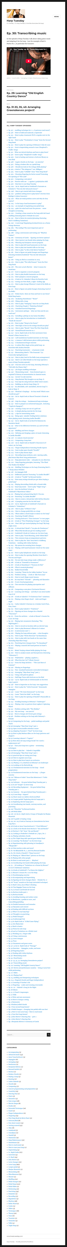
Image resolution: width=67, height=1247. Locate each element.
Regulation (12, 1199)
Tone (10, 1216)
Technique (12, 1211)
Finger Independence (15, 1113)
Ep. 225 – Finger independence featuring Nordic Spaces (27, 448)
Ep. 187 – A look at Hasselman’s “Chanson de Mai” (26, 565)
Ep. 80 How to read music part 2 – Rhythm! (23, 860)
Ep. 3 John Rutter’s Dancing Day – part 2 (22, 1017)
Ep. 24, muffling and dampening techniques (23, 977)
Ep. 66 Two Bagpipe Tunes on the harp (21, 887)
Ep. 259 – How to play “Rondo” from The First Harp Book (28, 328)
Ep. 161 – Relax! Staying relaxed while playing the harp (27, 650)
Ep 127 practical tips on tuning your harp (22, 755)
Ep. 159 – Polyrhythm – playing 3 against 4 (23, 658)
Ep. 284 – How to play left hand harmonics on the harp (27, 245)
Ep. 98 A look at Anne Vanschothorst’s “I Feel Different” (28, 826)
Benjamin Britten (14, 1067)
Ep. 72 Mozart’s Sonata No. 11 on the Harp (22, 872)
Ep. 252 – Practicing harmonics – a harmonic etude (26, 350)
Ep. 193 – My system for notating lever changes (24, 545)
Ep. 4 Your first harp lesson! (18, 1014)
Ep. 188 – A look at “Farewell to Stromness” (23, 562)
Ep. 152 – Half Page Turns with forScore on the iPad (26, 677)
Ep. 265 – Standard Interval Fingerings (22, 308)
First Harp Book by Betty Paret (18, 1118)
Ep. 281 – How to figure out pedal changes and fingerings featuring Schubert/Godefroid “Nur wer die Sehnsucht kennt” (28, 254)
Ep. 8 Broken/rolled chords (17, 1004)
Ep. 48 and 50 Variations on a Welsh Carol (22, 931)
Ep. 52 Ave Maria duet (15, 924)
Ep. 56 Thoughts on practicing (18, 914)
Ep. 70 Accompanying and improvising (21, 877)
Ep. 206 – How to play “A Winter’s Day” (22, 509)
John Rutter (12, 1159)
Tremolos (11, 1221)
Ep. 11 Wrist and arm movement (19, 997)
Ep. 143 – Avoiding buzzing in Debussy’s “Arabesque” (27, 702)
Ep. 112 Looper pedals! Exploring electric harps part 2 (26, 799)
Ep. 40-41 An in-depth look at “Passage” (22, 946)
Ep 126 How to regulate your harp (19, 758)
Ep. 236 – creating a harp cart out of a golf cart (24, 408)
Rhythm (11, 1201)
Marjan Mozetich (14, 1169)
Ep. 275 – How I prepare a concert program (23, 277)
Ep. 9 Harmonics (14, 1002)
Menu (56, 16)
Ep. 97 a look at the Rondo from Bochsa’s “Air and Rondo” (28, 829)
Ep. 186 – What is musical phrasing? (20, 567)
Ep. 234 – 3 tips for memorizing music (21, 413)
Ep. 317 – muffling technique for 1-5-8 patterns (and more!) (29, 130)
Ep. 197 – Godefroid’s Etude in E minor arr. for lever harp (28, 533)
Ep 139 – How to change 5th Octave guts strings (25, 714)
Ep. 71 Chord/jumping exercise (18, 875)
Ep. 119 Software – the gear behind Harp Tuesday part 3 (27, 782)
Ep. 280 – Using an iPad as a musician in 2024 (24, 260)
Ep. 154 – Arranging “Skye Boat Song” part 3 (23, 672)
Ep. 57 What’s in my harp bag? (18, 912)
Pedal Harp (45, 78)
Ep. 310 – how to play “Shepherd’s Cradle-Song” (25, 155)
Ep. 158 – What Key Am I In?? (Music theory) (23, 660)
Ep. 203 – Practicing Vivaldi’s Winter (21, 516)
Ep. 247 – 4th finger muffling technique (22, 369)
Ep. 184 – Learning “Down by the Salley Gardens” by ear (27, 572)
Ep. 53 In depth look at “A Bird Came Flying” (23, 921)
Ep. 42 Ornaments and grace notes (20, 943)
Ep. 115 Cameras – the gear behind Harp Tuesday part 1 (27, 792)
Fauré (10, 1111)
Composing (12, 1086)
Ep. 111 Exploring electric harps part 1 (21, 802)
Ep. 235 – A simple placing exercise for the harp (24, 411)
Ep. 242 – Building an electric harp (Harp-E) (23, 384)
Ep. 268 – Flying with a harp (18, 301)
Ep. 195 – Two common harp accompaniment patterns (27, 538)
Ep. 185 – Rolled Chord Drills (18, 570)
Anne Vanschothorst (15, 1057)
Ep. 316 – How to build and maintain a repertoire (25, 133)
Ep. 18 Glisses (13, 990)
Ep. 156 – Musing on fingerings (19, 667)
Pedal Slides (12, 1186)
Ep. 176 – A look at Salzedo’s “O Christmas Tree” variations (29, 597)
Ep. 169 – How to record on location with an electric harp (28, 626)
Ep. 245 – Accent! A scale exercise (20, 377)
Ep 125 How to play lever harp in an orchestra (24, 760)
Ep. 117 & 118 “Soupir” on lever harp (20, 785)
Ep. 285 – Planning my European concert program (25, 242)
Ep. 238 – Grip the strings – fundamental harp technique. (28, 401)
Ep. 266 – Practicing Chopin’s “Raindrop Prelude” (25, 306)
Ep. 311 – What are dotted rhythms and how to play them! (28, 152)
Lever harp (12, 1164)
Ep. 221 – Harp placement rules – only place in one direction (29, 460)
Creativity (11, 1091)
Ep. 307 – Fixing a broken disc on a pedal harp (24, 164)
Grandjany (12, 1133)
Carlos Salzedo (13, 1081)
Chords (10, 1084)
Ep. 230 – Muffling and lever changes (21, 430)
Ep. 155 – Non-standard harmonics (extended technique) (28, 670)
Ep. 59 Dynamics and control (18, 907)
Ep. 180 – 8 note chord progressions (20, 582)
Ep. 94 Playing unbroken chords (19, 836)
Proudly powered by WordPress (24, 1242)
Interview (11, 1155)
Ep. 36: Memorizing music (17, 955)
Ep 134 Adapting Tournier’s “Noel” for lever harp (25, 731)
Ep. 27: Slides (13, 973)
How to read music (14, 1145)
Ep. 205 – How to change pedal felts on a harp (24, 511)
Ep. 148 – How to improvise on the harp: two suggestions (28, 684)
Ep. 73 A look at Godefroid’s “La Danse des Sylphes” (26, 870)
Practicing (11, 1191)
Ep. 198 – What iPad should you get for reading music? (27, 531)
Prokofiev (11, 1194)
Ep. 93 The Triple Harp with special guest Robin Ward (26, 838)
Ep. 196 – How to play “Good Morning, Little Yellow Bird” (28, 535)
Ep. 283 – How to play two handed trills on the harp (26, 247)
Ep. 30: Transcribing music (17, 963)
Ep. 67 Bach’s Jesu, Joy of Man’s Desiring (22, 885)
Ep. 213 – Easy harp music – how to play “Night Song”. (27, 487)
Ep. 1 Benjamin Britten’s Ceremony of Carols (23, 1021)
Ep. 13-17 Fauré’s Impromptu (18, 992)
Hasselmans (12, 1142)
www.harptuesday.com (15, 1236)
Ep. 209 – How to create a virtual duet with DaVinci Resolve (28, 499)
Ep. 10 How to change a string (18, 999)
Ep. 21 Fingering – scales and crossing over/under (25, 985)
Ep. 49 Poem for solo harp (17, 929)
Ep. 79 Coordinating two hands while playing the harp (27, 863)
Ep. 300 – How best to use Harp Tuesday (22, 184)
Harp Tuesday (15, 20)
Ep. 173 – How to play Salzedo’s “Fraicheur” (23, 609)
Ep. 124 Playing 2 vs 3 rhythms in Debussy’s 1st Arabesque (28, 763)
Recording (12, 1196)
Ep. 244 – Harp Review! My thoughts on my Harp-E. (26, 379)
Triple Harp (12, 1225)
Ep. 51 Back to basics (15, 926)
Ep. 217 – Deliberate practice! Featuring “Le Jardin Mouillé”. (29, 474)
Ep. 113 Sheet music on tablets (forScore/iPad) (24, 797)
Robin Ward (12, 1203)
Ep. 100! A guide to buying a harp (19, 819)
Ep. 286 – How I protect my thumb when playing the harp (28, 240)
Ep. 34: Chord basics (15, 958)
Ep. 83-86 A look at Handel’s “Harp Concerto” (24, 853)
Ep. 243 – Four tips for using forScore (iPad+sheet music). (28, 382)
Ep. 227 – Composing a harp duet (19, 440)
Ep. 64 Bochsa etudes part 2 (17, 892)
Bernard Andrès (13, 1069)
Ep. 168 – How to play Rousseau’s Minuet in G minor (26, 628)
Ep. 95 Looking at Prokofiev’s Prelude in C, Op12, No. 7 (27, 833)
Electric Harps (13, 1103)
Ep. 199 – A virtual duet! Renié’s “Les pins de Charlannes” (28, 528)
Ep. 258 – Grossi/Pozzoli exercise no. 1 (21, 330)
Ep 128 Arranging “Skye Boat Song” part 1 (22, 753)
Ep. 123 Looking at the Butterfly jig (20, 765)
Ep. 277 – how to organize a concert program (24, 272)
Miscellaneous (37, 78)
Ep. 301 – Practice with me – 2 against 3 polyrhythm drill (28, 181)
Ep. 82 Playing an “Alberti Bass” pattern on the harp (26, 855)
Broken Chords (13, 1074)
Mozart (11, 1177)
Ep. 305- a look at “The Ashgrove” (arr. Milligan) (25, 169)
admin (9, 78)
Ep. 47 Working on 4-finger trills (19, 934)
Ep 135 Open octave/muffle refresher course (23, 728)
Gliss (10, 1128)
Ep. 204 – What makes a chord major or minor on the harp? (29, 513)
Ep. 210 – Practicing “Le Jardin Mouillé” (22, 496)
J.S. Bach (29, 78)
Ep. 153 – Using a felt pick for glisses (20, 675)
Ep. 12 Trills (12, 995)
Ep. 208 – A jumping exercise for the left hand (24, 501)
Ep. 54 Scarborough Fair (16, 919)
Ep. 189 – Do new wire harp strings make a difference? (27, 560)
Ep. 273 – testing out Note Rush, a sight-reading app (26, 281)
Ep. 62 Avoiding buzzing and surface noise (23, 897)
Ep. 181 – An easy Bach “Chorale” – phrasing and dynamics (28, 579)
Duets (10, 1096)
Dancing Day (12, 1094)
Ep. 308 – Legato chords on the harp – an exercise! (26, 162)
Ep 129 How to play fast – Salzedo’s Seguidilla (24, 750)
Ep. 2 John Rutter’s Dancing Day (19, 1019)
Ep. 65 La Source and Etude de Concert (21, 890)
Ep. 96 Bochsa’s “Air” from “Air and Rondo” (23, 831)
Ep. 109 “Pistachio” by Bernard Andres (21, 809)
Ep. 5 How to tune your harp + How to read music (25, 1012)
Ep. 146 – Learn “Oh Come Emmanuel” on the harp (26, 692)
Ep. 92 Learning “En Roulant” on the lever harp (24, 841)
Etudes (10, 1106)
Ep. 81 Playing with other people (19, 858)
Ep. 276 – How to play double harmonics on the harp (26, 274)
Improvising (12, 1150)
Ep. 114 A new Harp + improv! (18, 794)
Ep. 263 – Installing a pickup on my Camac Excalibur (26, 316)
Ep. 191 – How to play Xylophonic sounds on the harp (26, 553)
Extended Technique (15, 1108)
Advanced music (14, 1054)
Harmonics (12, 1138)
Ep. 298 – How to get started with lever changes (25, 191)
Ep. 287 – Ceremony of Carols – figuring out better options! (29, 238)
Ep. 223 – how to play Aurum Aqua (20, 452)
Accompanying (13, 1052)
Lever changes (13, 1162)
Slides (10, 1208)
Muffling (11, 1179)
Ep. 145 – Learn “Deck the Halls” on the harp (24, 694)
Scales (10, 1206)
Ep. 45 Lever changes (15, 938)
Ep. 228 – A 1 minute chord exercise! (21, 438)
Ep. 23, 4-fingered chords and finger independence (26, 980)
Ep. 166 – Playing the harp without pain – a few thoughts (28, 633)
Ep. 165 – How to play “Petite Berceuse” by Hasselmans (27, 636)
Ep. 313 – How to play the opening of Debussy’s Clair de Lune (29, 145)
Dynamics (11, 1098)
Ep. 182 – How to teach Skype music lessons (23, 577)
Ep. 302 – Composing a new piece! (20, 179)
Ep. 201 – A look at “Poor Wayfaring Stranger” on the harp (28, 521)
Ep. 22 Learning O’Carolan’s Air (19, 982)
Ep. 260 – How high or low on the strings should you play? (28, 325)
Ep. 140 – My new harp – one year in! (21, 711)
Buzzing (11, 1079)
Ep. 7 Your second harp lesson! (18, 1007)
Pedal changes (13, 1181)
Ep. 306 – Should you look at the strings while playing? (27, 167)
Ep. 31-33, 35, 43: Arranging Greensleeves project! (25, 960)
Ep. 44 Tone (12, 941)
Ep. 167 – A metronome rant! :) (19, 631)
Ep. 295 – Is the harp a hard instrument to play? (25, 203)
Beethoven (12, 1064)
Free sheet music (14, 1123)
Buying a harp (13, 1076)
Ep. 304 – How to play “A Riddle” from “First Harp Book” (28, 172)
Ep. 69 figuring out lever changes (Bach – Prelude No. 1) (27, 880)
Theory (10, 1213)
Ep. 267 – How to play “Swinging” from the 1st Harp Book (28, 303)
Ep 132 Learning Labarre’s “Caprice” (21, 738)
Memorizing (12, 1172)
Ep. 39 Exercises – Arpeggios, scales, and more (24, 948)
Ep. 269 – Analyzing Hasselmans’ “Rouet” (23, 299)
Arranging (24, 78)
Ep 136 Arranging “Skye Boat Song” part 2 (23, 726)
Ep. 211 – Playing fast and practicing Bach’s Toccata (26, 494)
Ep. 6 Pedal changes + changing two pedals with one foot (28, 1009)
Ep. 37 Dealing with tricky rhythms (20, 953)
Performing (12, 1189)
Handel (10, 1135)
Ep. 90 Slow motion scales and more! (21, 848)
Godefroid (11, 1130)
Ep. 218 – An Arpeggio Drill (17, 472)
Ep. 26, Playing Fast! (15, 975)
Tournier (11, 1218)
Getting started (13, 1125)
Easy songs (12, 1101)
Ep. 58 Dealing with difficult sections (21, 909)
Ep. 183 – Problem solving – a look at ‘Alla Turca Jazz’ (27, 575)
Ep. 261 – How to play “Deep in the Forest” (23, 323)
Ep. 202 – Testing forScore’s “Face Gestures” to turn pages (28, 518)
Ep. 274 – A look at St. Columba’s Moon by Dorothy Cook (28, 279)
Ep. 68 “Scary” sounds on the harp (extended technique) (28, 882)
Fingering (11, 1116)
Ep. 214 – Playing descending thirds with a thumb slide (27, 484)
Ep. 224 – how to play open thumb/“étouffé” (24, 450)
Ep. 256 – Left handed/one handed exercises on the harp (28, 338)
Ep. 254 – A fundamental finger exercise (22, 343)
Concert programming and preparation (21, 1089)
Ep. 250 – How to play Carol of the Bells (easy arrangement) (29, 357)
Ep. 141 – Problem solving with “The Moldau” (24, 709)
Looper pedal (12, 1167)
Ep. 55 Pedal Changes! (16, 916)
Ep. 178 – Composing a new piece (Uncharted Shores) (26, 589)
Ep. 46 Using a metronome (17, 936)
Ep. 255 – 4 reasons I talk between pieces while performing (28, 340)
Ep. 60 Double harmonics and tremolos (21, 904)
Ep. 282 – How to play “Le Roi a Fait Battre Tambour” (27, 250)
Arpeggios (11, 1059)
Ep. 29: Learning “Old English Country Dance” (24, 965)
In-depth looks (13, 1152)
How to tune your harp (16, 1147)
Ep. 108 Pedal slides (15, 811)
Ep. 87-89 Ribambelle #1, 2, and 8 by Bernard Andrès (26, 850)
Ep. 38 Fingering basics (16, 951)
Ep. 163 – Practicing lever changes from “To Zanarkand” (27, 643)
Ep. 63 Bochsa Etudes (15, 894)
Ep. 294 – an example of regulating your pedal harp (26, 206)
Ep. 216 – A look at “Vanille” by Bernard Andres (24, 477)
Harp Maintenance (14, 1140)
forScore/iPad (13, 1120)
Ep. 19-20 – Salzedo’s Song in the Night (22, 987)
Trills (10, 1223)
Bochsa (10, 1072)
